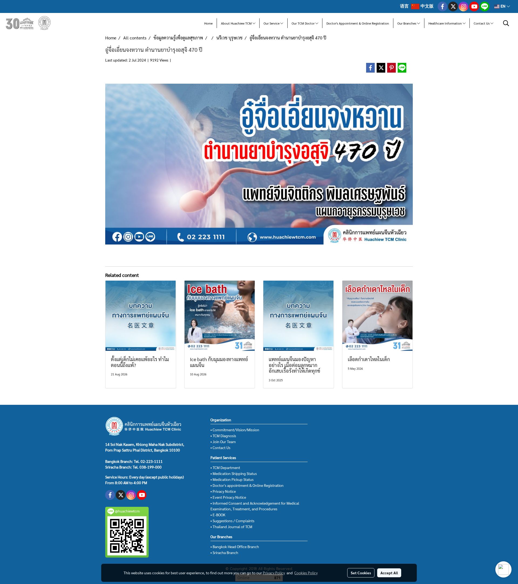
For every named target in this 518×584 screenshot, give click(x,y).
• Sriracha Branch (224, 552)
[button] (506, 23)
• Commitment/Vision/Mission (234, 429)
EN (503, 6)
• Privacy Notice (223, 491)
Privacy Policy (274, 572)
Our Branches (407, 23)
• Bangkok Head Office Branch (234, 546)
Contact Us (482, 23)
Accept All (389, 572)
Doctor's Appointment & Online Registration (357, 23)
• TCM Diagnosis (223, 435)
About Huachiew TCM (237, 23)
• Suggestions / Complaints (232, 520)
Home (208, 23)
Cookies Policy (306, 572)
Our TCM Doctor (303, 23)
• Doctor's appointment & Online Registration (247, 485)
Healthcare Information (445, 23)
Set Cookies (361, 572)
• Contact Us (220, 447)
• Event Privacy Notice (228, 497)
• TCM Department (225, 467)
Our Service (272, 23)
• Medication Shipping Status (233, 473)
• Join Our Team (223, 441)
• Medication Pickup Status (232, 479)
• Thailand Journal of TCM (231, 526)
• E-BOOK (217, 514)
